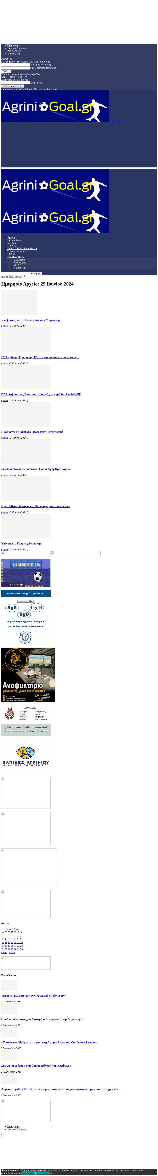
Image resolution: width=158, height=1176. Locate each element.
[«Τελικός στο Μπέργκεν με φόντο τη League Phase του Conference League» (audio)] (9, 1036)
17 (3, 946)
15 (18, 942)
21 (15, 946)
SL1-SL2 (12, 243)
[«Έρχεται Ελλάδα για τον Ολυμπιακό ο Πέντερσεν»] (9, 989)
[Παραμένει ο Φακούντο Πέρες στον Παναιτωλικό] (26, 425)
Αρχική (11, 237)
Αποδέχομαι (28, 1173)
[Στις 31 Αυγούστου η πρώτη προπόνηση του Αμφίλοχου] (9, 1059)
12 (9, 942)
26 (9, 949)
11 (6, 942)
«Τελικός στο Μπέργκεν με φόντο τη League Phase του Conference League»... (50, 1042)
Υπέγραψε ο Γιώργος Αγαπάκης (21, 543)
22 (18, 946)
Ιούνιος (18, 276)
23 (21, 946)
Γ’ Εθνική (12, 245)
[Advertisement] (79, 145)
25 (6, 949)
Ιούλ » (12, 952)
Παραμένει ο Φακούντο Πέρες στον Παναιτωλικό (32, 431)
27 (12, 949)
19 (9, 946)
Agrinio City (20, 268)
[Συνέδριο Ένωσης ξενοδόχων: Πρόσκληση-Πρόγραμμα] (26, 463)
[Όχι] (51, 1173)
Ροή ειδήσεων (14, 51)
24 (3, 949)
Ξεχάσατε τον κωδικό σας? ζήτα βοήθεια (21, 74)
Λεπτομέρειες (42, 1173)
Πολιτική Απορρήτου (17, 48)
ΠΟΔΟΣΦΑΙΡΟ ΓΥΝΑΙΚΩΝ (22, 248)
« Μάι (4, 952)
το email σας (36, 82)
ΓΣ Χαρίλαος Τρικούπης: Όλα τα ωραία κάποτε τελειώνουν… (40, 357)
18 (6, 946)
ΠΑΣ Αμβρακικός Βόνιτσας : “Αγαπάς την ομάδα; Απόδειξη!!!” (41, 394)
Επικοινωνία (13, 53)
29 (18, 949)
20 (12, 946)
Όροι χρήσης (13, 45)
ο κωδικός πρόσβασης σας (43, 68)
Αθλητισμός (20, 262)
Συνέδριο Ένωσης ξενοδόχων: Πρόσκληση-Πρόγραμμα (35, 469)
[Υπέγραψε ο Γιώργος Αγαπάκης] (26, 537)
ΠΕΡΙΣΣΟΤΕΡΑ (15, 256)
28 (15, 949)
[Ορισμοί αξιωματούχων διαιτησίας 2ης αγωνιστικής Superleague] (9, 1013)
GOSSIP (11, 254)
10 (3, 942)
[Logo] (55, 199)
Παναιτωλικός (14, 240)
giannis (4, 326)
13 (12, 942)
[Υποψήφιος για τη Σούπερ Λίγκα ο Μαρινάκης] (19, 314)
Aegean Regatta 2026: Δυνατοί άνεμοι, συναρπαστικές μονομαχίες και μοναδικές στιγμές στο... (61, 1089)
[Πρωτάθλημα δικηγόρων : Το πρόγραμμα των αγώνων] (26, 500)
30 (21, 949)
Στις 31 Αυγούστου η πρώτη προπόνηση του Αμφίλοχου (36, 1065)
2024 (11, 276)
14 (15, 942)
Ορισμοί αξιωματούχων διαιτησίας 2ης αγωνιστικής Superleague (42, 1019)
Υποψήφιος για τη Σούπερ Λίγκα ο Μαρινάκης (30, 320)
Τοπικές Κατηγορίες (17, 251)
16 (21, 942)
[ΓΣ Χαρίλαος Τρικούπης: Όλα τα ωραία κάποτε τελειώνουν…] (26, 351)
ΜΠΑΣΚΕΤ (20, 265)
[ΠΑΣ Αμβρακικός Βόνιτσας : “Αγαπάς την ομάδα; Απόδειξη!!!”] (26, 388)
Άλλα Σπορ (19, 259)
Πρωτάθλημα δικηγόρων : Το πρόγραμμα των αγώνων (35, 506)
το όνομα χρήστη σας (40, 64)
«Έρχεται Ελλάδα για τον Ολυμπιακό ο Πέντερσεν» (33, 995)
